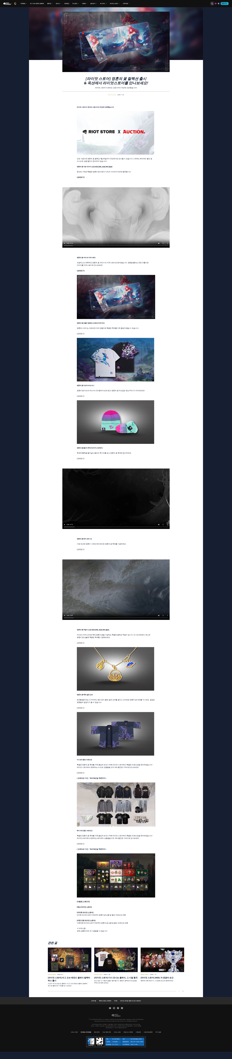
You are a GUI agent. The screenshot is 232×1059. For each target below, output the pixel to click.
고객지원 (93, 1000)
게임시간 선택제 (128, 1032)
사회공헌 (138, 1032)
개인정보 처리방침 (86, 1032)
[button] (112, 95)
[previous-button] (179, 991)
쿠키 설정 (158, 1032)
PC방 (115, 1000)
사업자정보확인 (148, 1032)
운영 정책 (97, 1032)
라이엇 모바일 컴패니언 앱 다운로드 (130, 1000)
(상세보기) (80, 334)
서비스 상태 (117, 1032)
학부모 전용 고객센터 (105, 1000)
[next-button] (182, 991)
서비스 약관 (74, 1032)
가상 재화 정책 (106, 1032)
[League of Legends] (15, 3)
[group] (116, 967)
